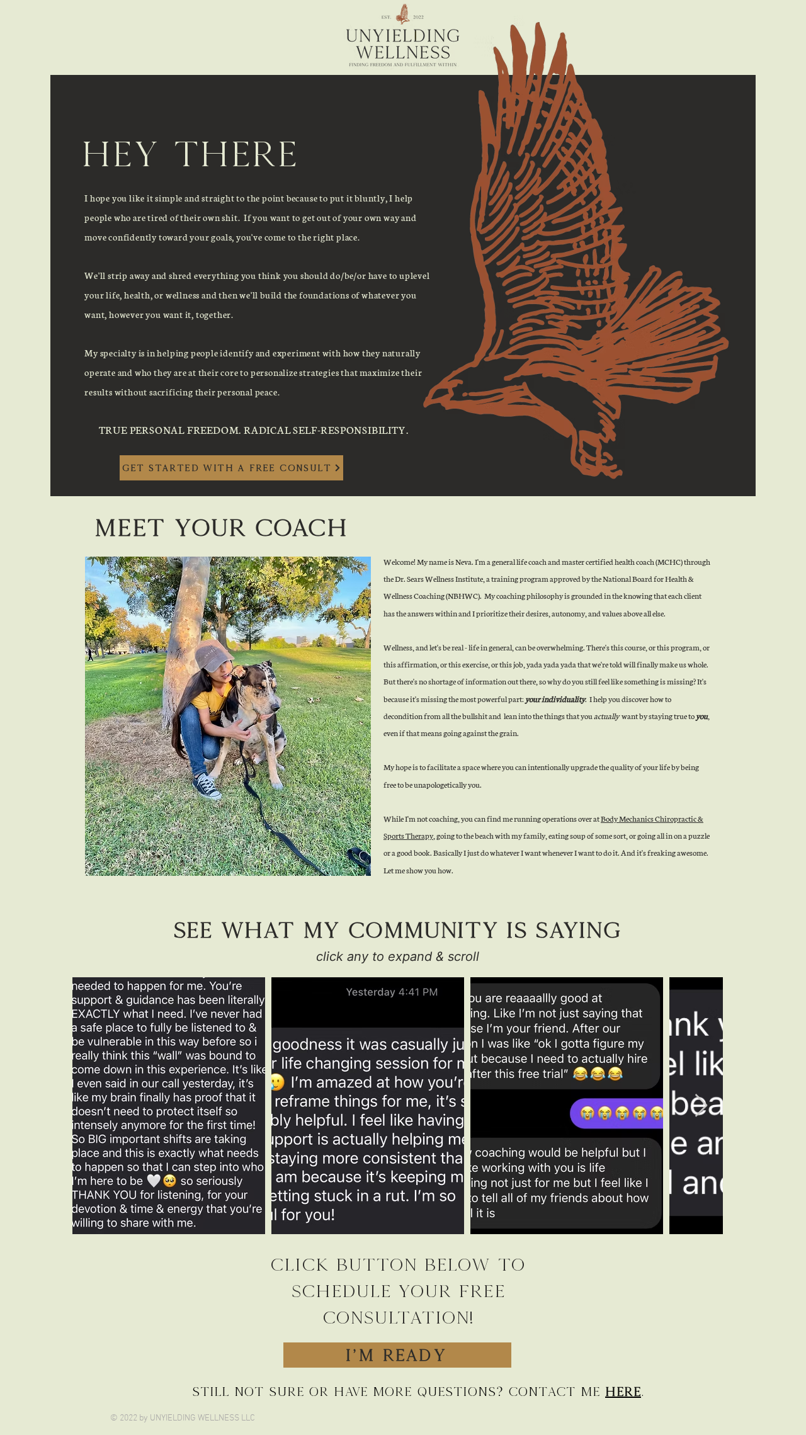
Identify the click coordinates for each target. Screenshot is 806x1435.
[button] (228, 716)
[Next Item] (701, 1106)
